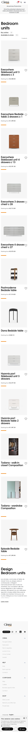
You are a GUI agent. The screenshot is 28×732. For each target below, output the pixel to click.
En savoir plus (20, 724)
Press (3, 681)
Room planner (6, 669)
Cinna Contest (6, 654)
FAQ (3, 666)
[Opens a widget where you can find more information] (22, 729)
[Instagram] (13, 632)
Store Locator (6, 699)
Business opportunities (8, 687)
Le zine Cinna (6, 651)
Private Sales (5, 706)
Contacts (5, 672)
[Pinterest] (25, 632)
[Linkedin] (21, 632)
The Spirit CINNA (7, 642)
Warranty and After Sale (9, 703)
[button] (14, 726)
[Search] (21, 2)
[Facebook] (17, 632)
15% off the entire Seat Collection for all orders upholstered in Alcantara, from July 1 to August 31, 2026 (14, 11)
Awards (4, 657)
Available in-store (7, 35)
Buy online (4, 32)
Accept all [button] (7, 729)
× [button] (26, 718)
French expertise (7, 648)
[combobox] (24, 718)
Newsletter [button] (6, 631)
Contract (4, 690)
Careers (4, 684)
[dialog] (14, 724)
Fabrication (5, 645)
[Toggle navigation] (24, 2)
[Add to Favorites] (26, 70)
